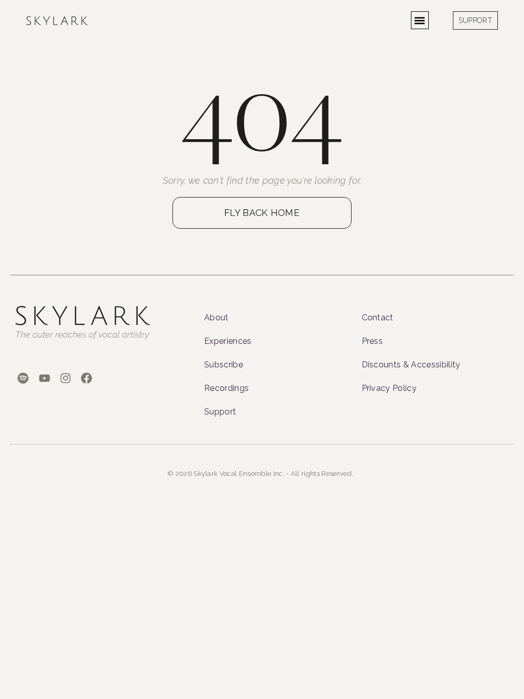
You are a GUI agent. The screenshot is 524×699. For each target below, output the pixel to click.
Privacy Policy (389, 388)
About (216, 317)
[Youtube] (44, 378)
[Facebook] (86, 378)
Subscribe (223, 364)
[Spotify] (23, 378)
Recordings (226, 388)
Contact (378, 317)
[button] (420, 20)
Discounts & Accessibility (411, 364)
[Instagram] (65, 378)
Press (372, 341)
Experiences (228, 341)
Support (220, 412)
